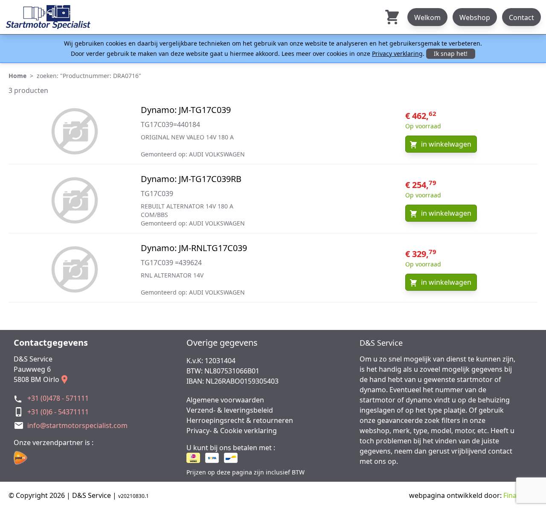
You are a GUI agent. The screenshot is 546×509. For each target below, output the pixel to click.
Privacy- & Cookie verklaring (231, 430)
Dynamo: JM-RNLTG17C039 (194, 248)
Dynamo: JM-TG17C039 (186, 110)
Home (17, 76)
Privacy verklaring (397, 53)
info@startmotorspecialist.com (77, 425)
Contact (521, 17)
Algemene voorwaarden (225, 400)
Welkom (427, 17)
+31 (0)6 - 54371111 (58, 411)
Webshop (474, 17)
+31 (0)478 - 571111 (58, 398)
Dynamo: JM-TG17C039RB (191, 179)
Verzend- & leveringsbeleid (229, 410)
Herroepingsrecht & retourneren (239, 420)
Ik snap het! (451, 53)
